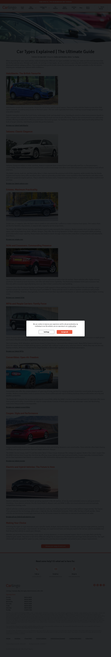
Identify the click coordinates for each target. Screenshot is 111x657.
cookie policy (72, 326)
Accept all (64, 332)
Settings (46, 332)
